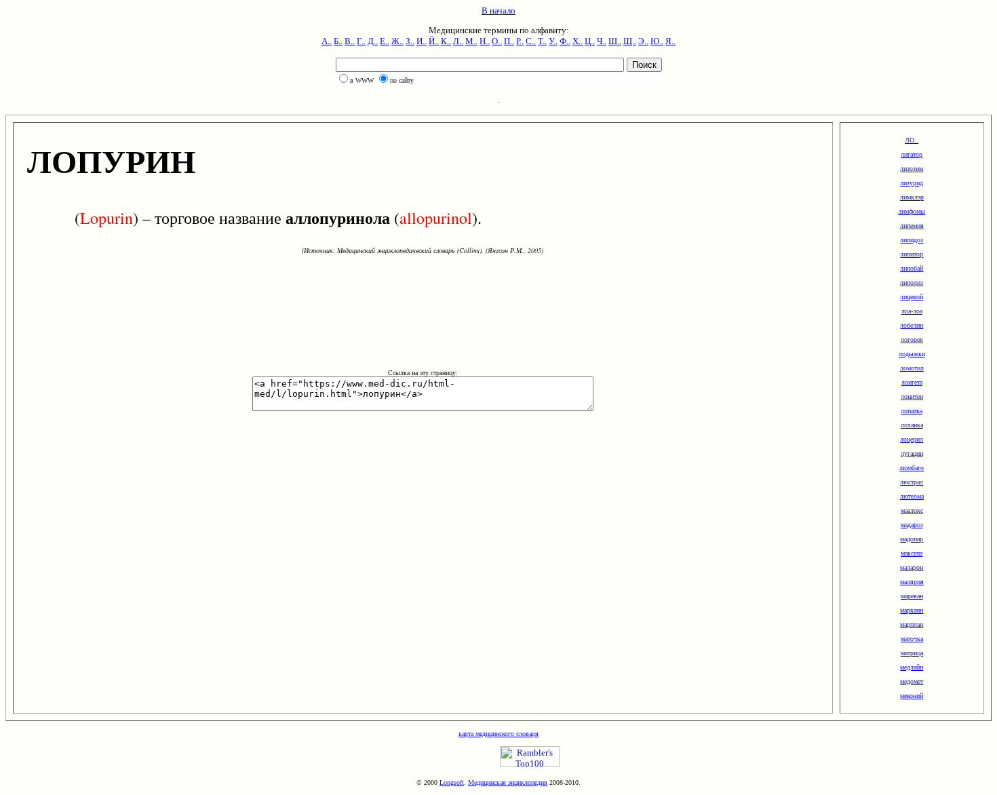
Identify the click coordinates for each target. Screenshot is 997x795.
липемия (912, 225)
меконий (911, 695)
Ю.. (656, 41)
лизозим (911, 168)
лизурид (911, 183)
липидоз (911, 240)
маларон (911, 567)
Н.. (485, 41)
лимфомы (911, 211)
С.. (531, 41)
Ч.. (601, 41)
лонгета (911, 382)
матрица (912, 653)
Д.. (373, 41)
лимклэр (912, 197)
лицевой (911, 296)
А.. (326, 41)
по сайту (402, 80)
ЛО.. (911, 140)
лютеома (912, 496)
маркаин (911, 610)
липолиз (911, 282)
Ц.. (590, 41)
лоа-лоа (911, 311)
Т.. (542, 41)
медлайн (911, 667)
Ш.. (614, 41)
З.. (410, 41)
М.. (471, 41)
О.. (497, 41)
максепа (911, 553)
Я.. (670, 41)
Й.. (434, 41)
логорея (912, 339)
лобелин (911, 325)
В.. (350, 41)
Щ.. (629, 41)
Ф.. (565, 41)
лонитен (912, 396)
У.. (553, 41)
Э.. (643, 41)
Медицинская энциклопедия (507, 782)
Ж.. (397, 41)
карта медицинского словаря (498, 733)
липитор (911, 254)
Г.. (361, 41)
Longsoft (451, 782)
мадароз (912, 524)
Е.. (384, 41)
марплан (911, 624)
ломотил (912, 368)
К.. (446, 41)
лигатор (911, 154)
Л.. (458, 41)
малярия (912, 581)
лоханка (912, 425)
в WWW (362, 80)
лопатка (911, 410)
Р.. (520, 41)
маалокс (912, 510)
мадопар (911, 539)
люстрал (911, 482)
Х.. (577, 41)
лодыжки (912, 353)
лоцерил (911, 439)
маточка (912, 638)
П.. (509, 41)
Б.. (338, 41)
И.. (421, 41)
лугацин (912, 453)
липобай (911, 268)
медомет (911, 681)
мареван (912, 596)
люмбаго (911, 467)
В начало (498, 10)
